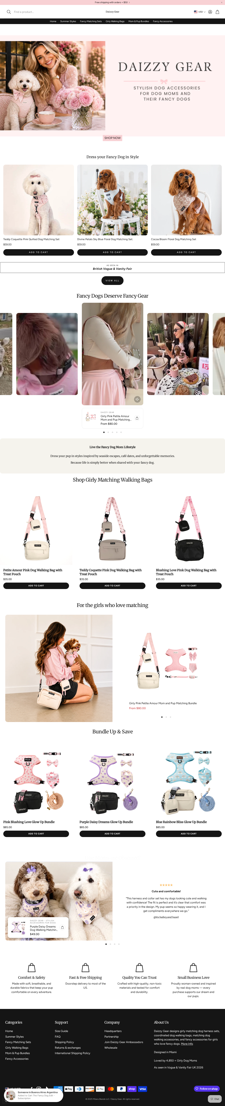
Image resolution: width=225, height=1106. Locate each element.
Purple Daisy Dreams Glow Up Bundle (106, 822)
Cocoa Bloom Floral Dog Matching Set (173, 239)
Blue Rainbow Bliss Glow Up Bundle (181, 822)
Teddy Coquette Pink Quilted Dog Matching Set (31, 239)
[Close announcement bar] (221, 2)
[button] (27, 12)
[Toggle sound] (137, 399)
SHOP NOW (112, 138)
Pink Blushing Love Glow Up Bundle (29, 822)
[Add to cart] (137, 418)
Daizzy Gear (112, 11)
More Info (187, 1043)
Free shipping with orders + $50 (111, 2)
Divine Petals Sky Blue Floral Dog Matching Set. (105, 239)
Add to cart (38, 252)
